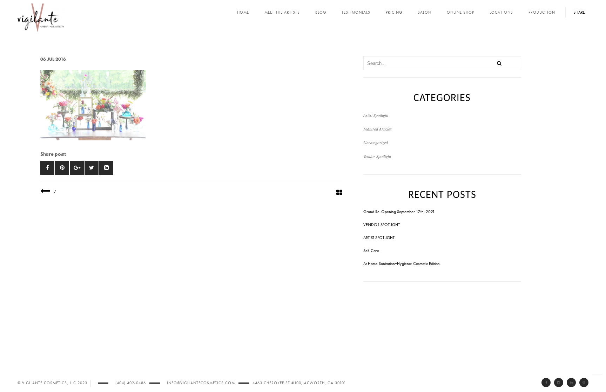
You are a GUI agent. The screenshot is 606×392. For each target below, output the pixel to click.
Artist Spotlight (375, 115)
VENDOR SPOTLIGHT (381, 224)
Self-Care (371, 250)
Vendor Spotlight (377, 156)
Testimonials (356, 12)
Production (541, 12)
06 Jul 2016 (53, 59)
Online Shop (460, 12)
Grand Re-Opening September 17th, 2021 (399, 211)
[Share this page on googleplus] (77, 168)
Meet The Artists (282, 12)
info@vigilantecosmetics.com (201, 383)
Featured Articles (377, 129)
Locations (501, 12)
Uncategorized (375, 142)
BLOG (320, 12)
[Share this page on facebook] (47, 168)
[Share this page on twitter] (92, 168)
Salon (424, 12)
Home (243, 12)
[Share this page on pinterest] (62, 168)
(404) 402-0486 (130, 383)
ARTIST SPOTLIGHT (379, 237)
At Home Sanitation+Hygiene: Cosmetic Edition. (402, 263)
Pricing (394, 12)
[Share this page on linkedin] (106, 168)
